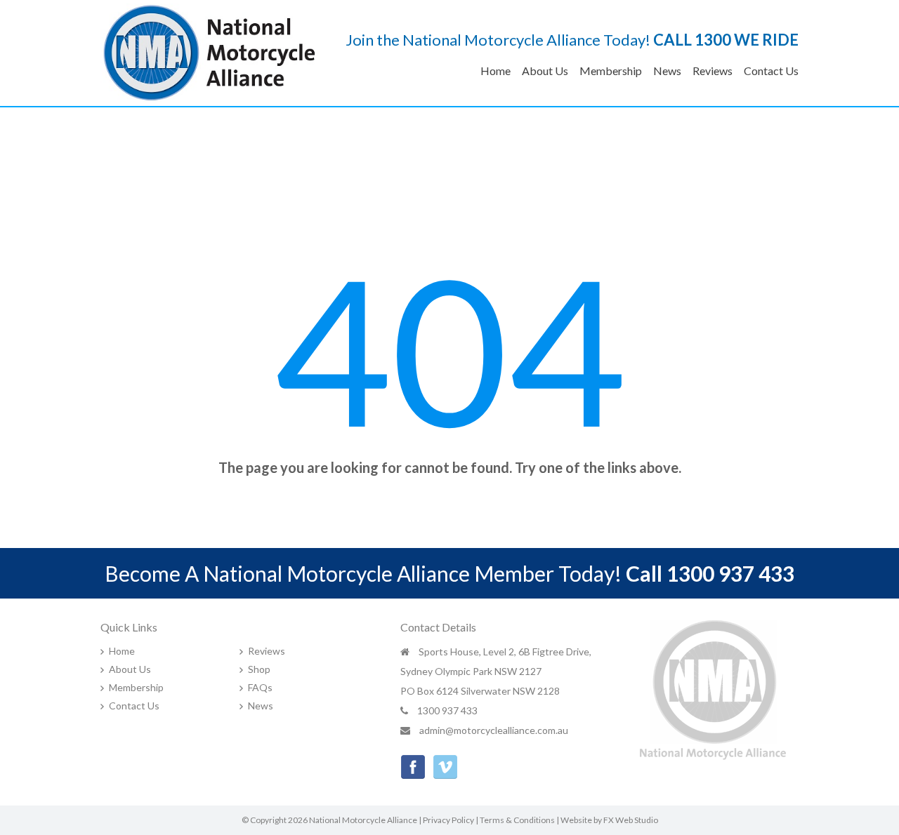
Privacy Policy (448, 820)
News (667, 70)
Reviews (713, 70)
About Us (545, 70)
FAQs (260, 687)
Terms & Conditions (517, 820)
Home (495, 70)
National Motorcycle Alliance (363, 820)
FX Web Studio (630, 820)
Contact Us (771, 70)
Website (576, 820)
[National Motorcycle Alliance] (209, 51)
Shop (259, 669)
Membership (610, 70)
